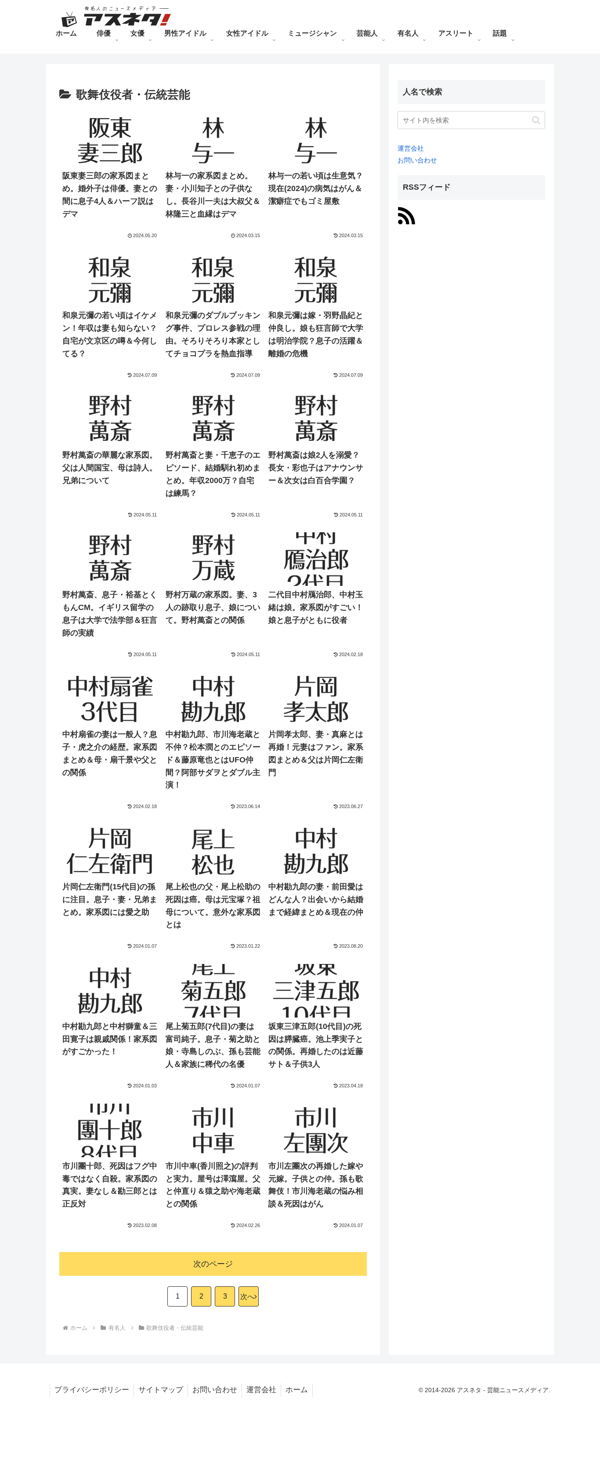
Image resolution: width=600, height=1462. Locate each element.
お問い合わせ (417, 160)
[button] (536, 120)
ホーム (297, 1390)
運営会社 (411, 148)
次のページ (213, 1264)
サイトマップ (160, 1390)
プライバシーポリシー (91, 1390)
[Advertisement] (463, 365)
